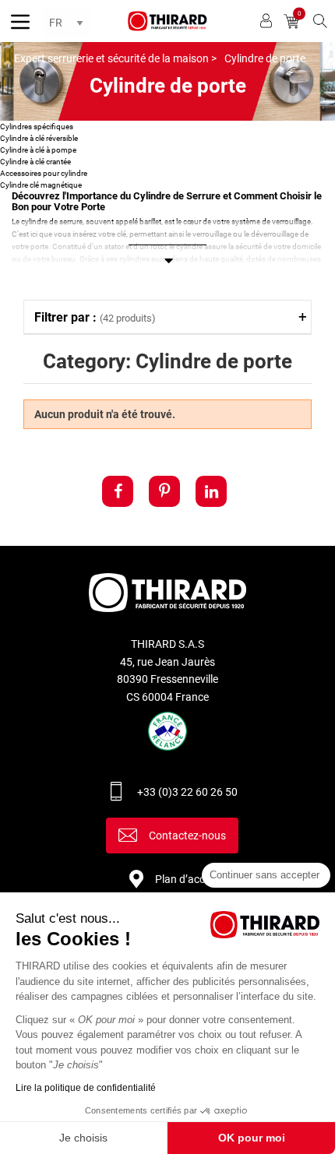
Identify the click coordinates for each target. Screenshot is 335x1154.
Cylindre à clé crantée (35, 161)
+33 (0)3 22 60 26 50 (187, 792)
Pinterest (164, 491)
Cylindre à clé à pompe (38, 150)
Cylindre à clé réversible (39, 138)
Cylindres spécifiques (36, 126)
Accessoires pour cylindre (43, 173)
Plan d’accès (185, 879)
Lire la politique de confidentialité (86, 1087)
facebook (117, 491)
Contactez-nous (187, 835)
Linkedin (211, 491)
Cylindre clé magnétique (41, 185)
